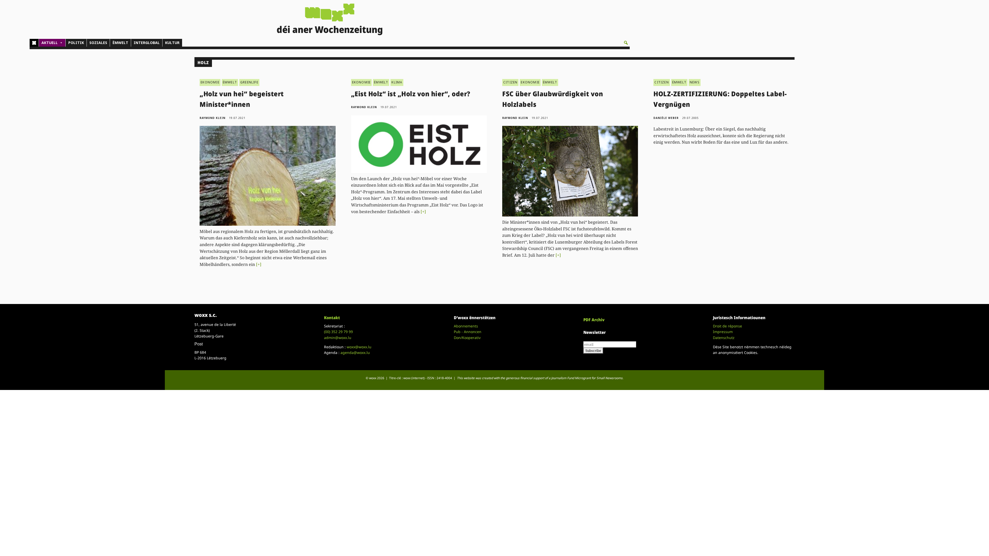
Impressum (723, 331)
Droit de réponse (727, 326)
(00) (338, 331)
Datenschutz (724, 337)
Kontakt (332, 317)
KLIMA (396, 82)
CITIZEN (510, 82)
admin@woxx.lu (337, 337)
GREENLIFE (249, 82)
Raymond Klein (212, 118)
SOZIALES (98, 42)
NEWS (695, 82)
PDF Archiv (593, 320)
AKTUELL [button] (49, 42)
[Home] (34, 43)
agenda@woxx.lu (355, 352)
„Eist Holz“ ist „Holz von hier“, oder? (410, 93)
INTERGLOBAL (147, 42)
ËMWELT (120, 42)
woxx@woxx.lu (359, 346)
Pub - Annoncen (467, 331)
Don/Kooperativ (467, 337)
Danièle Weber (666, 118)
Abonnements (466, 326)
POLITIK (76, 42)
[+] (258, 264)
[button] (626, 43)
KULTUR (172, 42)
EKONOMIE (210, 82)
